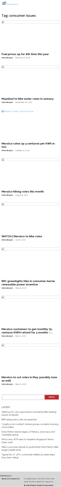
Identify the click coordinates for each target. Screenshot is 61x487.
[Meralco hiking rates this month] (30, 173)
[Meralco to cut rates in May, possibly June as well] (30, 359)
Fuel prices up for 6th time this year (25, 54)
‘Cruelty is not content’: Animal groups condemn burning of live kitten (30, 425)
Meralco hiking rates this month (23, 191)
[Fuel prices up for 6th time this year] (30, 36)
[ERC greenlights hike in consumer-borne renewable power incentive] (30, 263)
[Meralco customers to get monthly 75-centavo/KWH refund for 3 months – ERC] (30, 311)
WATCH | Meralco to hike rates (22, 236)
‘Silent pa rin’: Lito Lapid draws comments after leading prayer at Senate (29, 413)
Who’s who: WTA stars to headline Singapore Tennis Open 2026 (27, 441)
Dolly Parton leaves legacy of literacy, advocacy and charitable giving (28, 433)
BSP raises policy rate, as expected (19, 419)
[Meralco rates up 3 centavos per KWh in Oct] (30, 125)
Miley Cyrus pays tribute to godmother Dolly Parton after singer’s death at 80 (30, 448)
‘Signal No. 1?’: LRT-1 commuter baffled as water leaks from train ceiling (28, 456)
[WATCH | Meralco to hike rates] (30, 218)
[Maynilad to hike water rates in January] (30, 80)
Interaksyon (7, 58)
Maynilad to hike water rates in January (28, 98)
